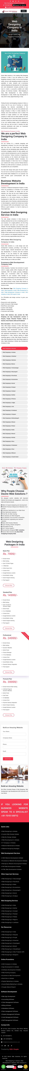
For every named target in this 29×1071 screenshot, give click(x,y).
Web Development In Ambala (10, 840)
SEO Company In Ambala (9, 964)
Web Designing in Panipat (9, 387)
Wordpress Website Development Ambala (14, 863)
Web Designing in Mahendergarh (11, 418)
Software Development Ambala (11, 970)
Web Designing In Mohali (9, 946)
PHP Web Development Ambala (11, 866)
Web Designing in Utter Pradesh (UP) (13, 952)
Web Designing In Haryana (10, 934)
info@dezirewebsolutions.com (15, 7)
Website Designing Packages (10, 848)
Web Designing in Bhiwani (9, 453)
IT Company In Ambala (8, 843)
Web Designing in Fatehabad (10, 445)
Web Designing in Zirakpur (10, 896)
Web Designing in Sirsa (8, 441)
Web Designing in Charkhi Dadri (10, 456)
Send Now (8, 759)
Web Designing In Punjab (9, 937)
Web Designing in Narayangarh (11, 890)
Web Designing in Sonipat (9, 391)
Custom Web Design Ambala (10, 834)
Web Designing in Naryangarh (10, 371)
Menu (23, 11)
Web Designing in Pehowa (9, 398)
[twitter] (13, 1)
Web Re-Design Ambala (9, 837)
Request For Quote (19, 5)
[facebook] (10, 1)
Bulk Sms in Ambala (8, 978)
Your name (6, 731)
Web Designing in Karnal (9, 383)
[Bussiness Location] (15, 1)
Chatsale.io (3, 1069)
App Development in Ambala (10, 967)
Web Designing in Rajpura (10, 919)
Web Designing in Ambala (9, 352)
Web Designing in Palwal (9, 425)
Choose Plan (8, 585)
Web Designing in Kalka (8, 429)
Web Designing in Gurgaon (9, 414)
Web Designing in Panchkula (10, 375)
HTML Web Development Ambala (11, 869)
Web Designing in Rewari (9, 433)
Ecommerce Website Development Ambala (14, 860)
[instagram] (18, 1)
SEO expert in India (15, 294)
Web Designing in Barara (9, 364)
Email (4, 751)
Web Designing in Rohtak (9, 437)
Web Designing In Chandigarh (11, 943)
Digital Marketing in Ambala (10, 981)
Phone (5, 744)
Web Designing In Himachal (10, 940)
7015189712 (7, 5)
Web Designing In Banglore (10, 954)
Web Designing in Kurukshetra (10, 379)
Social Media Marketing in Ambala (12, 984)
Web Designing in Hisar (8, 449)
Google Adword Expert (9, 987)
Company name (7, 737)
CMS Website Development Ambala (12, 858)
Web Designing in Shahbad (9, 356)
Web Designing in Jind (8, 406)
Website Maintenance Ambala (11, 845)
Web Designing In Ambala (9, 831)
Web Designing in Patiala (9, 916)
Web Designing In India (9, 931)
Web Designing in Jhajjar (9, 402)
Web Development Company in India (15, 292)
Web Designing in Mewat (9, 422)
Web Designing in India (11, 290)
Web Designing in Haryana (9, 348)
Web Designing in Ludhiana (10, 922)
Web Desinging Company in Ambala (14, 3)
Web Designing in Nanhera (9, 360)
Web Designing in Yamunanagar (11, 367)
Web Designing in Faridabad (10, 410)
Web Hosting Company (9, 972)
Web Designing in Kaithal (9, 394)
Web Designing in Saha (9, 905)
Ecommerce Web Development (11, 975)
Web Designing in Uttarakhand (11, 949)
